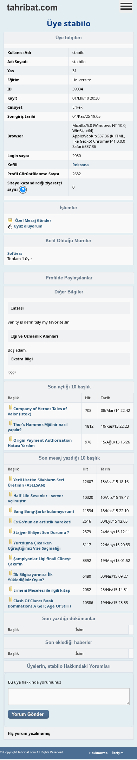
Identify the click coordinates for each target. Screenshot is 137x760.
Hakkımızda (98, 753)
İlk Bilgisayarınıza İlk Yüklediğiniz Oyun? (30, 577)
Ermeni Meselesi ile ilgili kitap (41, 590)
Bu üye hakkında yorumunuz (34, 682)
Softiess (14, 253)
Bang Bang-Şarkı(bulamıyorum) (43, 511)
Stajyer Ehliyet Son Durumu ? (41, 532)
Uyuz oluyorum (28, 226)
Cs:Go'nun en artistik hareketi (42, 521)
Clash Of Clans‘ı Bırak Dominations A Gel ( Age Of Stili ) (39, 603)
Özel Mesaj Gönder (33, 220)
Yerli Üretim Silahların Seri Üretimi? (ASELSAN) (36, 482)
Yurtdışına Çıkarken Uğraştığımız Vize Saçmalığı (34, 545)
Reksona (80, 164)
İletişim (118, 753)
